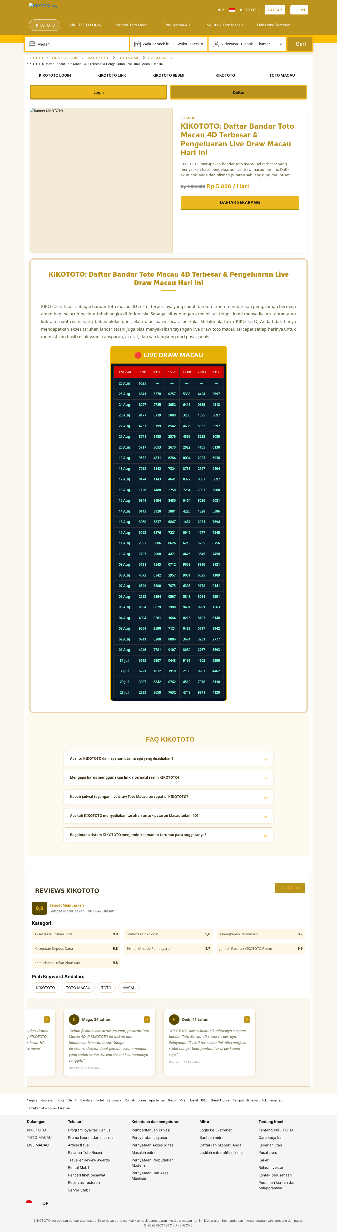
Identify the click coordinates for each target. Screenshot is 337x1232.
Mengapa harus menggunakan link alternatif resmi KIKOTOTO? (124, 777)
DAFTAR (275, 10)
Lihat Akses (290, 887)
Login (98, 92)
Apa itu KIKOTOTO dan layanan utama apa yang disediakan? (121, 758)
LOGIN (299, 10)
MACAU (129, 987)
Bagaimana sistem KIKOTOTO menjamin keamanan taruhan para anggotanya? (138, 834)
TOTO (106, 987)
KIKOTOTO (45, 987)
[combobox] (77, 44)
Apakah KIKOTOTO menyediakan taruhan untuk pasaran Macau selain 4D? (134, 815)
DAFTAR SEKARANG (240, 202)
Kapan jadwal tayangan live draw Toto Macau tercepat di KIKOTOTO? (129, 796)
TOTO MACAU (78, 987)
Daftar (238, 92)
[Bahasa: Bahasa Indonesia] (29, 1203)
